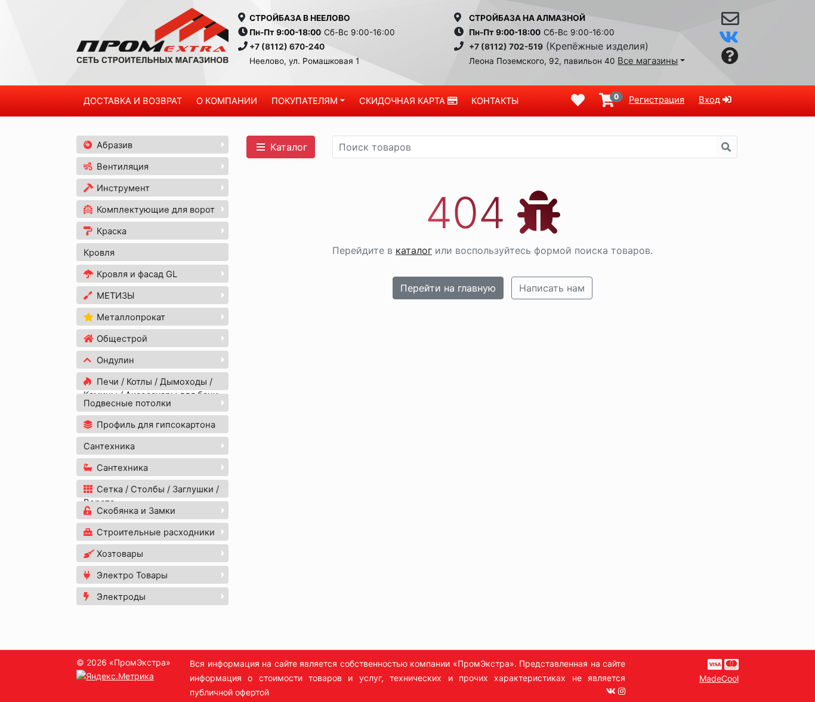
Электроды (120, 596)
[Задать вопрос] (730, 56)
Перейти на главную (448, 288)
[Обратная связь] (730, 21)
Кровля (99, 252)
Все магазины (648, 60)
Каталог (287, 147)
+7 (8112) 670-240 (287, 46)
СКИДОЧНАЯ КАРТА (403, 101)
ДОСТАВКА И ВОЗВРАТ (133, 101)
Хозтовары (118, 553)
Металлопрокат (129, 317)
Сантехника (109, 446)
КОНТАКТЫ (494, 101)
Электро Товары (131, 575)
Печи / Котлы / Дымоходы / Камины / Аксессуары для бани (151, 388)
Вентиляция (121, 166)
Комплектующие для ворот (154, 209)
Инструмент (122, 188)
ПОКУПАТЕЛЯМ (304, 101)
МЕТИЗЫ (114, 295)
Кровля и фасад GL (135, 274)
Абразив (113, 145)
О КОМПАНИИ (226, 101)
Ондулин (114, 360)
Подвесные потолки (127, 403)
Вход (709, 99)
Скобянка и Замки (134, 510)
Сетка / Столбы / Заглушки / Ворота (151, 496)
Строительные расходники (154, 532)
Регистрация (656, 99)
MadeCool (719, 678)
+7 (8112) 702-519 (506, 46)
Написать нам (552, 288)
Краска (110, 231)
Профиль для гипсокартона (154, 424)
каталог (414, 250)
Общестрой (120, 338)
